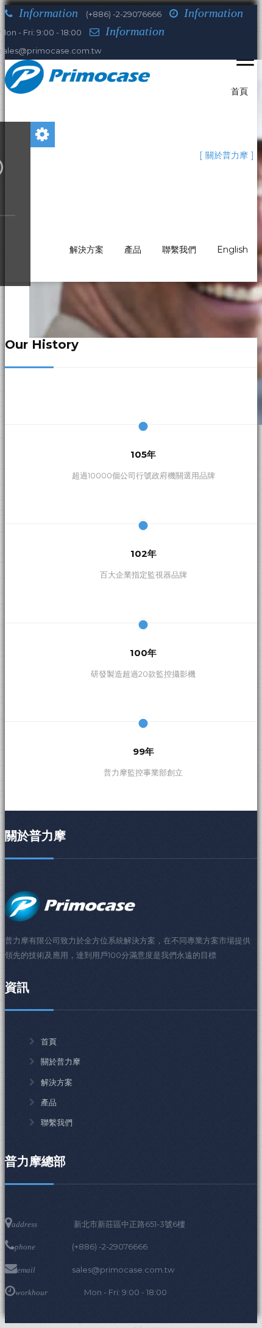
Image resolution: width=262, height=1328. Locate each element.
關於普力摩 (60, 1061)
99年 (143, 751)
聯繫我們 (57, 1122)
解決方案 (57, 1082)
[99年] (143, 696)
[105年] (143, 399)
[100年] (143, 597)
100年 (143, 653)
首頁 (49, 1041)
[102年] (143, 498)
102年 (143, 553)
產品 (49, 1102)
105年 (143, 454)
